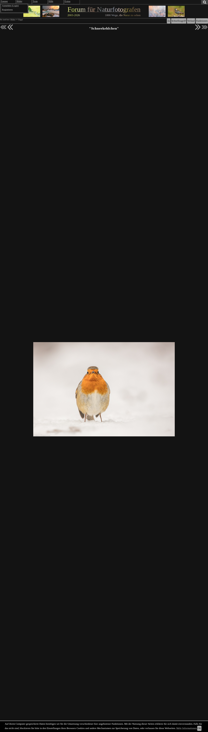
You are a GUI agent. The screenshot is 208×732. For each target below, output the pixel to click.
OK (199, 728)
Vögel (20, 20)
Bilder (12, 20)
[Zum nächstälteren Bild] (204, 27)
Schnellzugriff (178, 21)
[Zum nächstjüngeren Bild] (3, 27)
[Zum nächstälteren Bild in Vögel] (197, 27)
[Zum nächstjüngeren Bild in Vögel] (10, 27)
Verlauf (191, 21)
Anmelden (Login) (10, 6)
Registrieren (7, 9)
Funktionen (202, 21)
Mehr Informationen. (186, 728)
